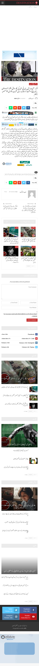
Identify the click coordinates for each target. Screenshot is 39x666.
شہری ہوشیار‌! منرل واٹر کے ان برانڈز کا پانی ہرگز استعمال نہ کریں (19, 571)
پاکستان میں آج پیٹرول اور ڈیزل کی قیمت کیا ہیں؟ (19, 444)
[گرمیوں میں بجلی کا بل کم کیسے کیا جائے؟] (33, 453)
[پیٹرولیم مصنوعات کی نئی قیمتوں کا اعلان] (33, 461)
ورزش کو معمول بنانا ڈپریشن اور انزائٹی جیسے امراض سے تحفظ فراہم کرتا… (15, 585)
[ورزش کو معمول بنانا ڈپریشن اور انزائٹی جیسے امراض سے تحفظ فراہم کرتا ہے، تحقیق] (33, 588)
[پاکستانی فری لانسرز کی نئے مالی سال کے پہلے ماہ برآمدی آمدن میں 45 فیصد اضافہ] (33, 469)
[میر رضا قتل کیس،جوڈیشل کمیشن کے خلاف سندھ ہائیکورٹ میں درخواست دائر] (10, 251)
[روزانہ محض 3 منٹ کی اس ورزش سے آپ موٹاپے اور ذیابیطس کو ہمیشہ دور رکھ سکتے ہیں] (33, 579)
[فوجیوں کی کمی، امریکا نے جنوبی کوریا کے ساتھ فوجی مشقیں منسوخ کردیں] (28, 232)
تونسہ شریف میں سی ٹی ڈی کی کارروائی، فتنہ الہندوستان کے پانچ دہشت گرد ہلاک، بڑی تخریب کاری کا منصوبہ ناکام (21, 174)
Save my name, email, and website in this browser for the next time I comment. (20, 315)
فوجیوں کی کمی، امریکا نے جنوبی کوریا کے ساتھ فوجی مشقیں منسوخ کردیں (19, 380)
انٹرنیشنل (35, 84)
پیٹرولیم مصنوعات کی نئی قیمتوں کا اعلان (20, 458)
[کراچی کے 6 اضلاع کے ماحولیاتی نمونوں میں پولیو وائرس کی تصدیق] (33, 596)
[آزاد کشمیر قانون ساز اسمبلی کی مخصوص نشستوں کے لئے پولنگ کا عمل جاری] (28, 251)
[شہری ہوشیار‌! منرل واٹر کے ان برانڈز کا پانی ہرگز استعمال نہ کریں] (19, 562)
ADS (25, 628)
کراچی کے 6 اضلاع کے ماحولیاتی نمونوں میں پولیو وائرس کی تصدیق (16, 593)
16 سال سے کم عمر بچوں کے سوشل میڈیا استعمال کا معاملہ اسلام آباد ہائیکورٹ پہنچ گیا (19, 506)
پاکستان (17, 227)
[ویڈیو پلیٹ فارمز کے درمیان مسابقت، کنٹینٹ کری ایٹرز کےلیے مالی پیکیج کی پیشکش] (33, 533)
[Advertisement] (19, 28)
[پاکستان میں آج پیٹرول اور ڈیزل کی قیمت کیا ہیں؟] (19, 435)
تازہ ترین (31, 84)
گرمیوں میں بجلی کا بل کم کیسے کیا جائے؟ (20, 450)
